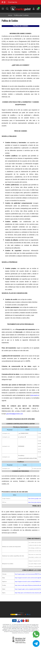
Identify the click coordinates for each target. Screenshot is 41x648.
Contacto (12, 2)
